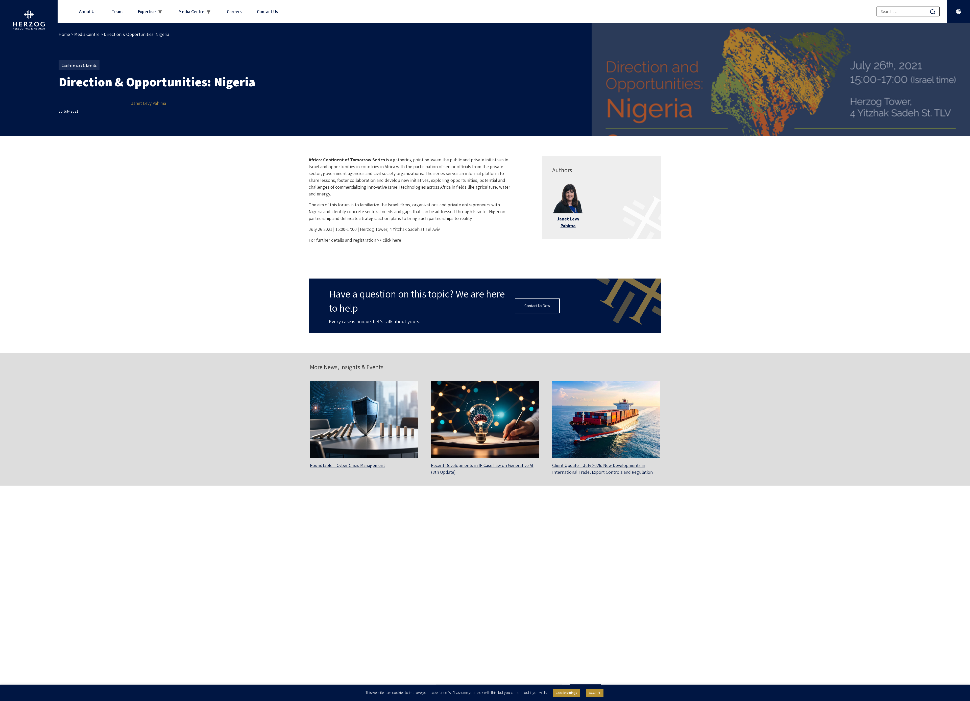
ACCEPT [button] (594, 693)
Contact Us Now (537, 305)
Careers (234, 11)
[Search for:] (908, 11)
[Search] (933, 12)
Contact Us (267, 11)
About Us (87, 11)
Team (117, 11)
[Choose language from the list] (958, 11)
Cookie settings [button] (566, 693)
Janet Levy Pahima (148, 103)
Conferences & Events (79, 65)
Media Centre (191, 11)
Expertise (147, 11)
